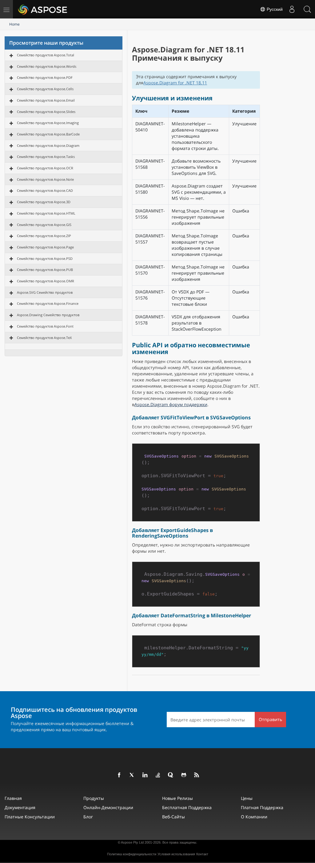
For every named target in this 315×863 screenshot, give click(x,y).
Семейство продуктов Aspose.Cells (45, 89)
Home (14, 24)
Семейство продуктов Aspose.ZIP (44, 235)
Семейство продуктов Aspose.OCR (45, 168)
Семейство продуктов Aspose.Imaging (48, 122)
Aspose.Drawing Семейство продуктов (48, 315)
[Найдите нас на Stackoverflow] (158, 775)
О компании (254, 817)
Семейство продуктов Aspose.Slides (46, 111)
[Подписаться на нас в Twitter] (132, 775)
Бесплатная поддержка (187, 807)
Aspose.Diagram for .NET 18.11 (175, 83)
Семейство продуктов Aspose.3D (43, 202)
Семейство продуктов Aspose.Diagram (48, 145)
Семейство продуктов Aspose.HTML (46, 213)
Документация (20, 807)
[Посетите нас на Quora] (171, 775)
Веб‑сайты (173, 817)
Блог (88, 817)
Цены (247, 798)
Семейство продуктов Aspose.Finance (47, 303)
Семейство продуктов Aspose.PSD (45, 258)
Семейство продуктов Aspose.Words (46, 66)
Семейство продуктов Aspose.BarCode (48, 134)
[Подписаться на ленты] (197, 775)
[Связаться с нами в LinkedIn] (145, 775)
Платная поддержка (262, 807)
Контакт (202, 854)
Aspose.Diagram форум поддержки (170, 404)
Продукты (93, 798)
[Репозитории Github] (184, 775)
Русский (274, 9)
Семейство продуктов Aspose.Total (45, 55)
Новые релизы (177, 798)
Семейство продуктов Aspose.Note (45, 179)
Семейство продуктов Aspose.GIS (44, 224)
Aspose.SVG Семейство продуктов (45, 292)
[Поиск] (307, 9)
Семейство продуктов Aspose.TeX (44, 337)
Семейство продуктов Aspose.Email (46, 100)
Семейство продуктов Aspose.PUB (45, 269)
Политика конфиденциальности (131, 854)
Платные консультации (30, 817)
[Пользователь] (292, 9)
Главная (13, 798)
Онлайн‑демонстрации (108, 807)
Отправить (270, 719)
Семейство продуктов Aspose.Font (45, 326)
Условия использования (176, 854)
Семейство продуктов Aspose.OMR (45, 281)
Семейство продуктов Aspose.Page (45, 247)
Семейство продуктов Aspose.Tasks (46, 156)
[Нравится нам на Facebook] (119, 775)
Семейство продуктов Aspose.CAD (45, 190)
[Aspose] (43, 9)
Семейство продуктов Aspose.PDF (45, 77)
